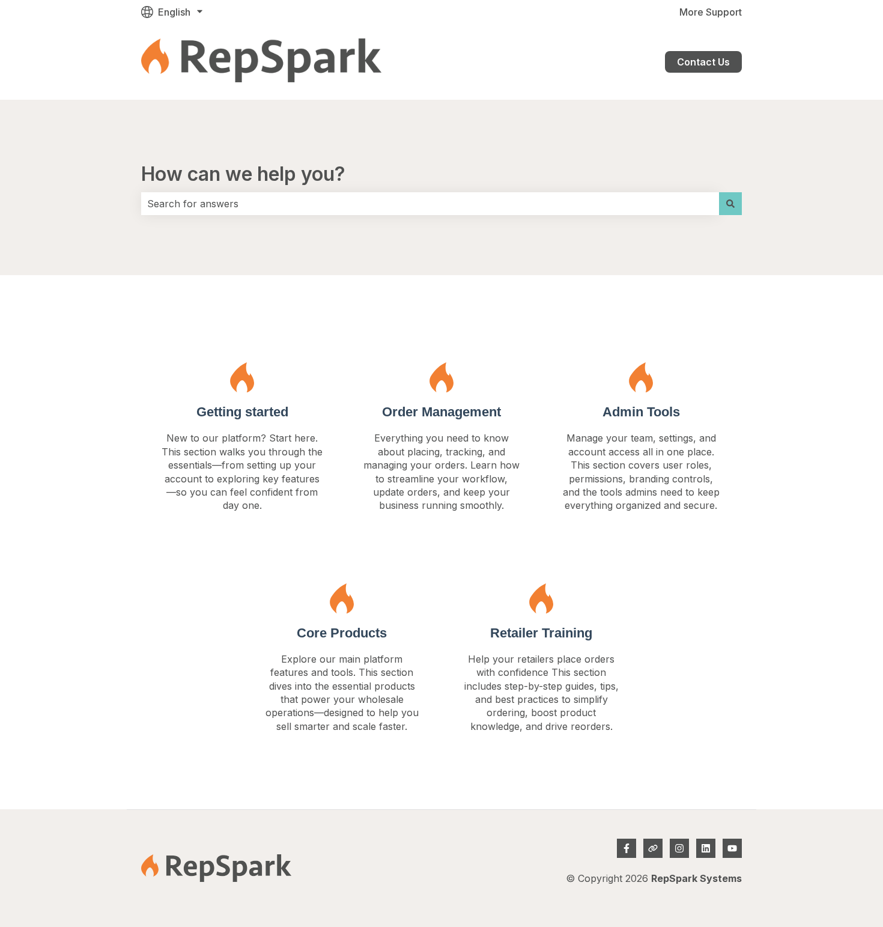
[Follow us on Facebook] (626, 848)
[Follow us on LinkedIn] (705, 848)
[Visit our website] (653, 848)
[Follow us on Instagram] (679, 848)
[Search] (730, 203)
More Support (710, 12)
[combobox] (430, 203)
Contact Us (703, 62)
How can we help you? (243, 174)
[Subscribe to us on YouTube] (732, 848)
